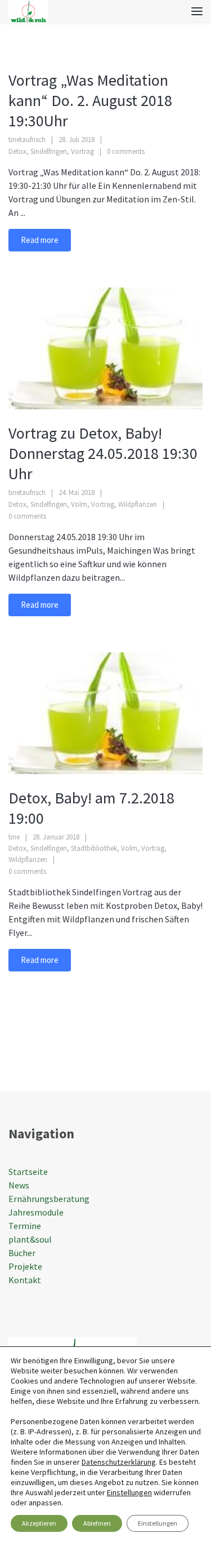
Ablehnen (97, 1523)
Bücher (21, 1252)
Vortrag (82, 151)
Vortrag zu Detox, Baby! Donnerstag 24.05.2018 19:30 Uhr (102, 453)
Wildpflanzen (137, 504)
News (18, 1185)
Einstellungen (129, 1492)
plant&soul (30, 1239)
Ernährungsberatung (48, 1198)
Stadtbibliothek (94, 848)
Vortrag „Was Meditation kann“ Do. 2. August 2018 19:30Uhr (90, 100)
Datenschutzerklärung (119, 1462)
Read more (40, 240)
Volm (79, 504)
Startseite (28, 1171)
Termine (24, 1225)
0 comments (126, 151)
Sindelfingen (48, 151)
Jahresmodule (36, 1212)
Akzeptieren (39, 1523)
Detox (17, 151)
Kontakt (24, 1279)
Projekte (25, 1266)
